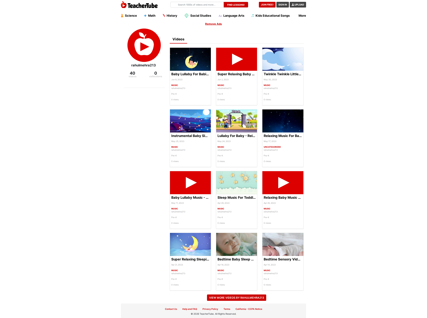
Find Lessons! (236, 4)
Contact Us (171, 309)
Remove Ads (213, 24)
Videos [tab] (178, 39)
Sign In (282, 4)
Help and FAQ (189, 309)
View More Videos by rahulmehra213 (236, 297)
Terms (227, 309)
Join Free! (267, 4)
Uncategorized (272, 147)
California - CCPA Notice (249, 309)
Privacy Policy (210, 309)
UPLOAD (299, 4)
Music (174, 85)
